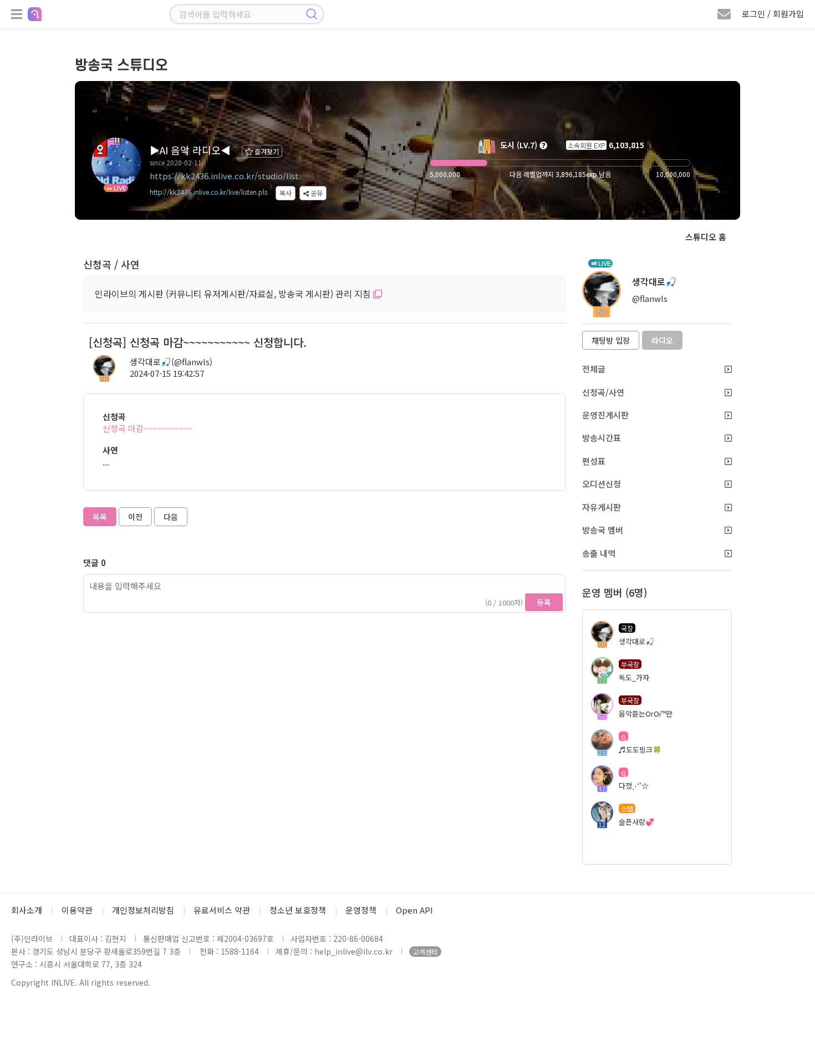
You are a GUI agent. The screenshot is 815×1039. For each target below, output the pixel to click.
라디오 (662, 340)
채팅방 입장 (611, 340)
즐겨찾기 (266, 151)
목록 (100, 516)
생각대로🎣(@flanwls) (171, 361)
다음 (171, 516)
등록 (544, 602)
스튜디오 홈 (705, 237)
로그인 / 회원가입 (773, 13)
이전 (135, 516)
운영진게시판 (605, 415)
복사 (285, 193)
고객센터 (425, 951)
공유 (316, 193)
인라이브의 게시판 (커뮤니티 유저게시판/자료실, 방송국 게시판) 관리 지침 (234, 293)
